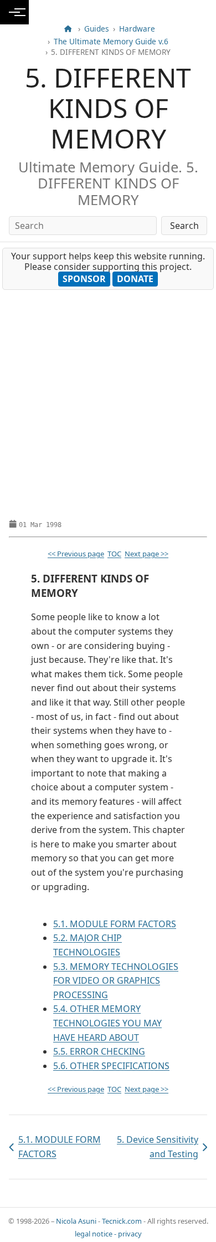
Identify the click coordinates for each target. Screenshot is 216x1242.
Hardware (137, 28)
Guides (96, 28)
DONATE (135, 279)
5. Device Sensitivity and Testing (155, 1146)
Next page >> (146, 554)
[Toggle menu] (14, 12)
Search (184, 225)
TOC (114, 554)
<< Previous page (76, 554)
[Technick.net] (67, 28)
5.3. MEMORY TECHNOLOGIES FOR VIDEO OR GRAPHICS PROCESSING (115, 980)
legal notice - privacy (108, 1234)
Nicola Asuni (76, 1221)
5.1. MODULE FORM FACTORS (114, 924)
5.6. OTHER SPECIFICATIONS (111, 1066)
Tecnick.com (122, 1221)
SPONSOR (84, 279)
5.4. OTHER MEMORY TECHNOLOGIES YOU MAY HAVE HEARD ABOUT (107, 1023)
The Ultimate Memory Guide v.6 (111, 41)
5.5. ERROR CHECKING (99, 1051)
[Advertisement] (108, 403)
